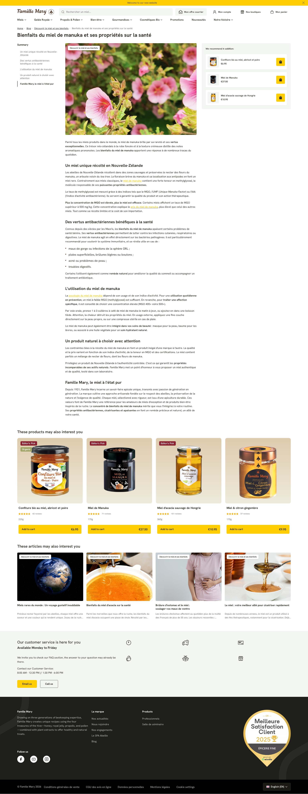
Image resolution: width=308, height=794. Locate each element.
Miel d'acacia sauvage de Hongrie (238, 95)
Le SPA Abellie (100, 735)
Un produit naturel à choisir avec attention (37, 77)
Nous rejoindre (100, 724)
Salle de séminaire (153, 724)
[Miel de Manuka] (213, 79)
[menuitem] (21, 19)
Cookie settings (185, 787)
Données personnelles (131, 787)
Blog (94, 741)
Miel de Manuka (229, 77)
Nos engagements (102, 730)
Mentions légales (160, 787)
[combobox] (116, 11)
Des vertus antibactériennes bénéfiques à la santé (35, 62)
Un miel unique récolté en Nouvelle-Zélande (38, 53)
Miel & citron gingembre (242, 508)
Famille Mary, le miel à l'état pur (37, 83)
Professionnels (150, 718)
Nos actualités (100, 718)
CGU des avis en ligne (98, 787)
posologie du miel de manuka (85, 295)
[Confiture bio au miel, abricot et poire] (213, 62)
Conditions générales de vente (61, 787)
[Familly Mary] (35, 12)
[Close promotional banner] (303, 3)
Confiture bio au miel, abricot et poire (240, 59)
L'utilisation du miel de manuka (36, 69)
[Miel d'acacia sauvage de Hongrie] (213, 97)
